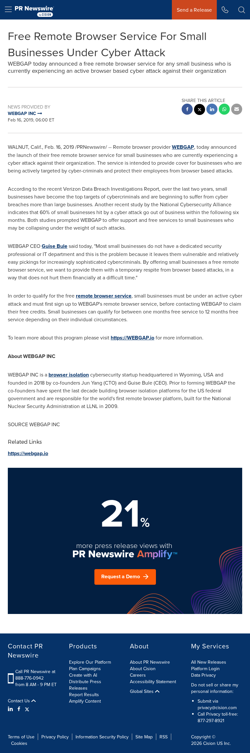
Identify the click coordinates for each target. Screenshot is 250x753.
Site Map (144, 737)
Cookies (19, 743)
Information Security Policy (102, 737)
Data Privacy (203, 675)
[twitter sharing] (199, 110)
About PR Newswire (150, 662)
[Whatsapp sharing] (224, 110)
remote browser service (104, 296)
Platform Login (205, 668)
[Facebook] (19, 709)
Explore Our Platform (90, 662)
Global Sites (142, 691)
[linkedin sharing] (211, 110)
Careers (138, 675)
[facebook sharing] (187, 110)
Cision (209, 743)
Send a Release (194, 9)
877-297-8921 (211, 720)
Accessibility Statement (153, 681)
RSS (164, 737)
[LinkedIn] (11, 709)
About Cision (143, 668)
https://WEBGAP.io (132, 337)
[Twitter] (27, 709)
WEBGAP (183, 147)
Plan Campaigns (85, 668)
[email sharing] (236, 110)
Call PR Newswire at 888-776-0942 (35, 674)
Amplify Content (85, 701)
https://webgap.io (28, 453)
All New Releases (208, 662)
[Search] (241, 9)
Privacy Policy (55, 737)
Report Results (84, 694)
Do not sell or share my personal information (214, 688)
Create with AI (83, 675)
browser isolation (69, 374)
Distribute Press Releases (85, 684)
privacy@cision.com (217, 707)
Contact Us (19, 700)
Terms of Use (21, 737)
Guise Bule (54, 246)
